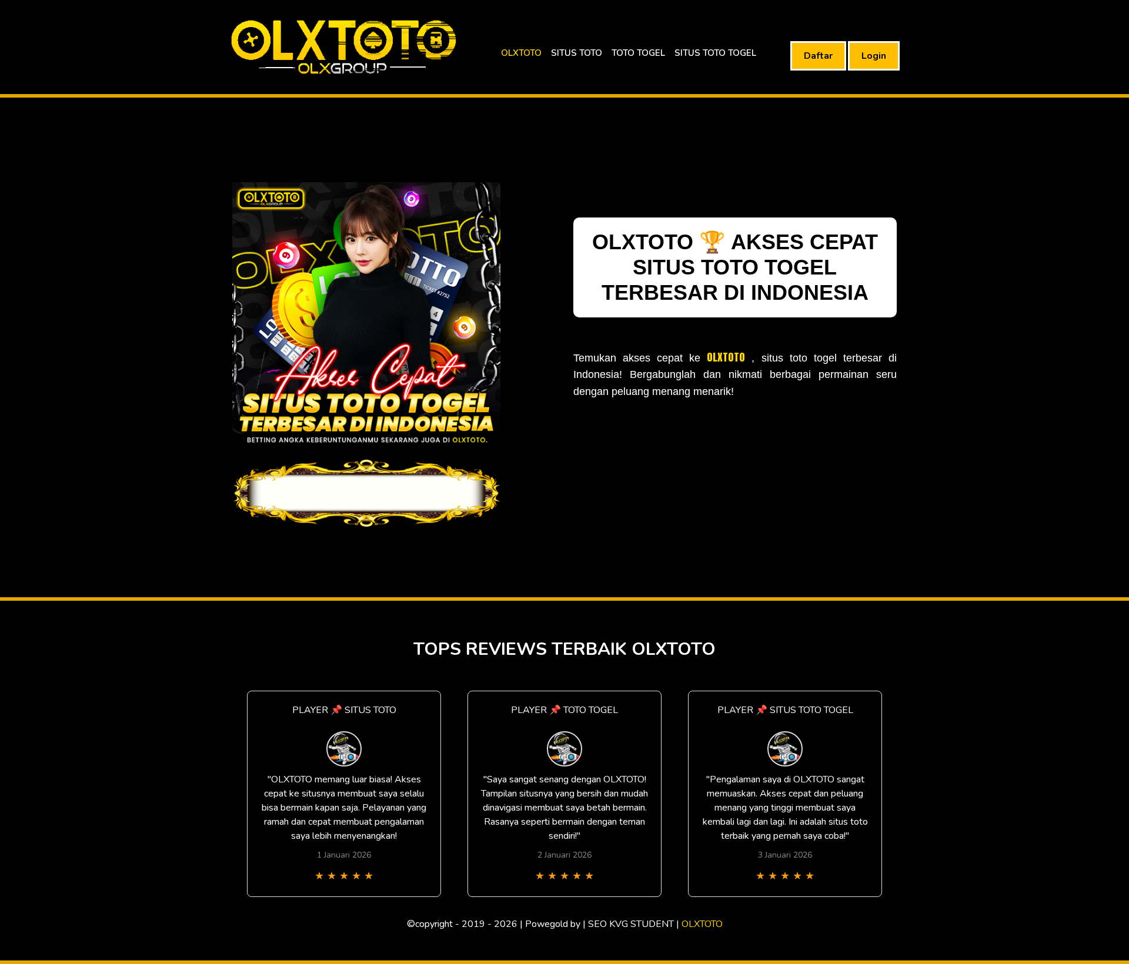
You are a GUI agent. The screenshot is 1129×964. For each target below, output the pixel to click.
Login (873, 55)
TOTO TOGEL (638, 53)
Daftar (818, 55)
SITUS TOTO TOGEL (715, 53)
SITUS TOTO (576, 53)
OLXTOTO (521, 53)
